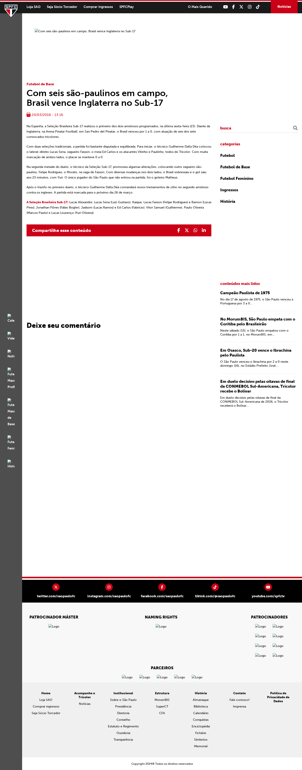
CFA (162, 713)
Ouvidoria (123, 733)
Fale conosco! (239, 700)
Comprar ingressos (98, 7)
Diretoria (123, 713)
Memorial (201, 746)
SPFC (11, 11)
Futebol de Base (40, 84)
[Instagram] (250, 7)
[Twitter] (241, 7)
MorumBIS (162, 700)
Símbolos (200, 740)
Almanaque (201, 700)
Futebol (227, 155)
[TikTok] (258, 7)
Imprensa (239, 706)
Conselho (123, 720)
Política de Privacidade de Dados (278, 697)
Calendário (200, 713)
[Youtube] (225, 7)
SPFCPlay (126, 7)
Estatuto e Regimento (123, 726)
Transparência (123, 740)
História (227, 201)
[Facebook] (233, 7)
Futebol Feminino (236, 178)
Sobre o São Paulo (123, 700)
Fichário (200, 733)
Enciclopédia (201, 726)
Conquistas (200, 720)
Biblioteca (201, 706)
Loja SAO (33, 7)
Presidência (123, 706)
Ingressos (229, 190)
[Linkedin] (204, 230)
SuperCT (162, 706)
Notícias (284, 7)
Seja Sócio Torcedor (62, 7)
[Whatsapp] (195, 230)
